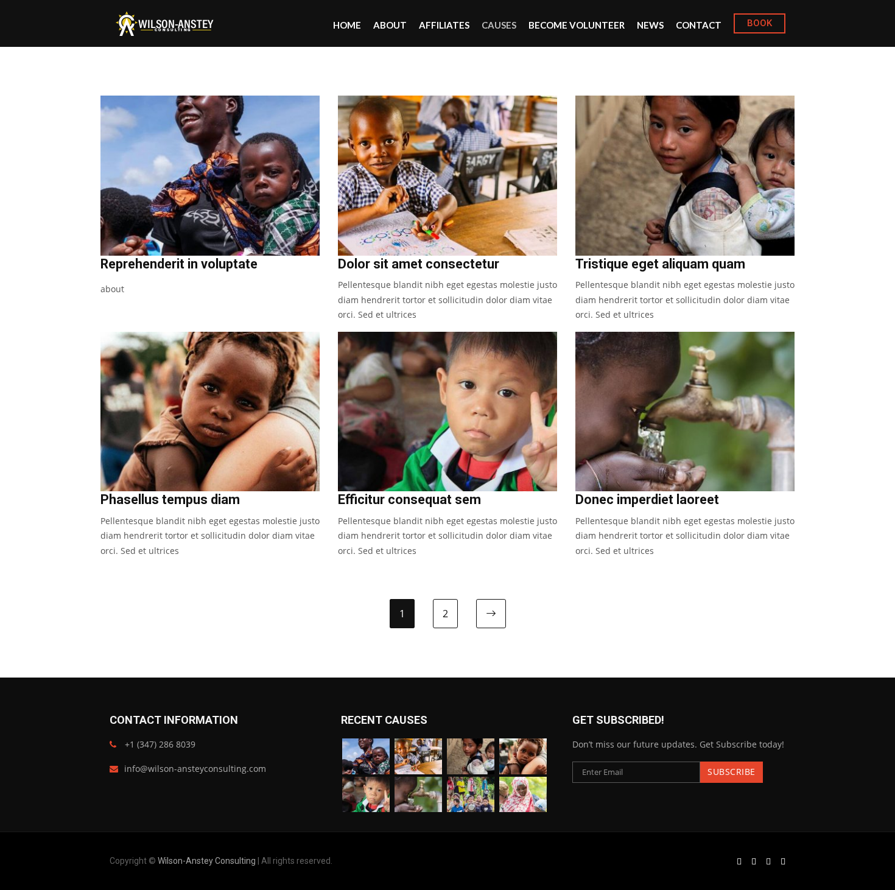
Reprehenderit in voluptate (179, 264)
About (390, 24)
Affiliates (444, 24)
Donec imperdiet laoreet (647, 499)
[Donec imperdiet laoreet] (418, 795)
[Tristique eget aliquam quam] (470, 756)
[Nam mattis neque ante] (523, 795)
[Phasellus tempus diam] (523, 756)
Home (347, 24)
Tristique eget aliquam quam (660, 264)
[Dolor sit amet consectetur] (418, 756)
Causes (499, 24)
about (112, 289)
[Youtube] (783, 861)
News (650, 24)
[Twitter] (768, 861)
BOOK (759, 23)
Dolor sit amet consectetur (418, 264)
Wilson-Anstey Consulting (207, 861)
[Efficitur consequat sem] (366, 795)
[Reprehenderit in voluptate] (366, 756)
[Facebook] (739, 861)
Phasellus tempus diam (170, 499)
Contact (698, 24)
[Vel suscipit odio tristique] (470, 795)
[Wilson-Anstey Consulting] (165, 24)
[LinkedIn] (753, 861)
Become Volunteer (576, 24)
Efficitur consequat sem (409, 499)
